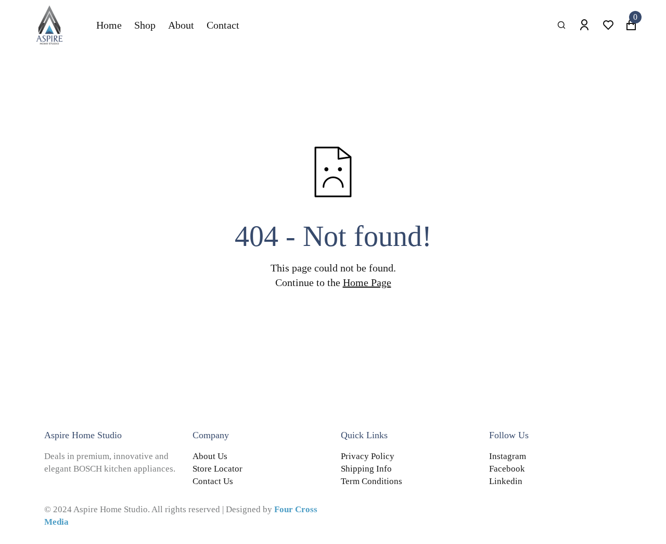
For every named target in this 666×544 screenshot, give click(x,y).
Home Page (367, 282)
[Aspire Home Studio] (49, 25)
